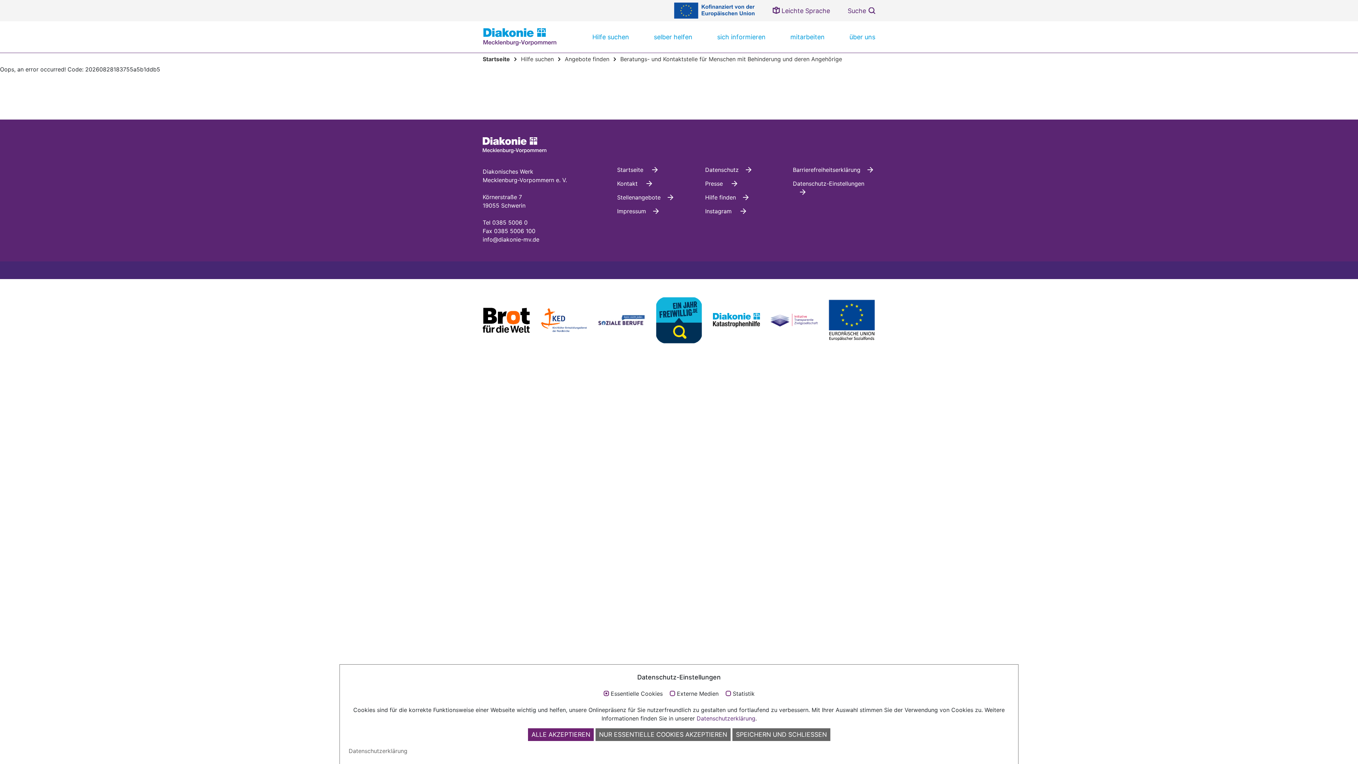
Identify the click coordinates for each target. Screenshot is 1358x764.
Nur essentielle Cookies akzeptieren (663, 734)
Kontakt (628, 183)
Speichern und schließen (781, 734)
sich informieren (741, 37)
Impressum (631, 211)
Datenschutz (722, 169)
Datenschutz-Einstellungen (828, 183)
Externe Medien (698, 694)
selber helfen (673, 37)
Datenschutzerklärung (726, 718)
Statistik (744, 694)
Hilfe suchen (610, 37)
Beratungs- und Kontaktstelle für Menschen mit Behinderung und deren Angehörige (731, 59)
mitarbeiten (807, 37)
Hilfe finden (720, 197)
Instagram (719, 211)
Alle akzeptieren (561, 734)
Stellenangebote (639, 197)
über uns (862, 37)
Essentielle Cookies (637, 694)
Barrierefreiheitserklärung (826, 169)
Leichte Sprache (805, 11)
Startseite (631, 169)
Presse (715, 183)
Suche (857, 11)
